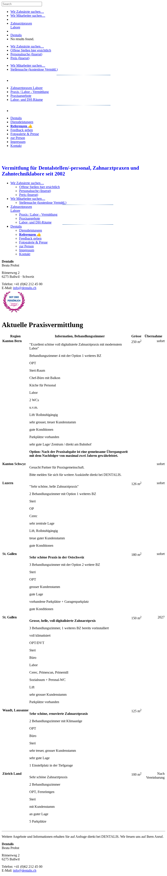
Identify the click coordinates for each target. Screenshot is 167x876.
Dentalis (16, 35)
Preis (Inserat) (19, 58)
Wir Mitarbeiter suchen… (27, 15)
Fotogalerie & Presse (24, 134)
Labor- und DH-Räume (26, 99)
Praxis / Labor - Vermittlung (29, 92)
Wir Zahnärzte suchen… (27, 11)
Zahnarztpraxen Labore (26, 88)
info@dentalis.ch (24, 288)
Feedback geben (21, 130)
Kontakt (16, 145)
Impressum (17, 142)
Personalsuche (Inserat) (26, 54)
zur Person (17, 138)
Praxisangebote (20, 96)
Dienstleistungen (21, 122)
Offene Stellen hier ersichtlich (30, 50)
